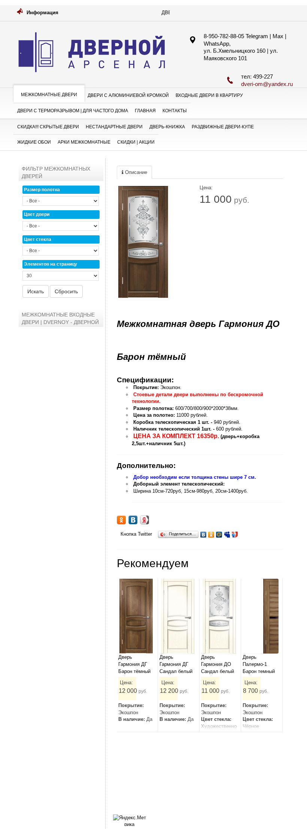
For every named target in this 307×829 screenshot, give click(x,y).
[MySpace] (227, 533)
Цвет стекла (37, 239)
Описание (135, 172)
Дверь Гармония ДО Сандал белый (217, 664)
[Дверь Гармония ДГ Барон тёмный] (136, 616)
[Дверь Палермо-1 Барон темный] (261, 616)
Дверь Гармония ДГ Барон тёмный (134, 664)
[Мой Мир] (219, 533)
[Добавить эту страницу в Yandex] (144, 520)
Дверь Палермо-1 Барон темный (259, 664)
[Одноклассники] (211, 533)
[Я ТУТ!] (235, 533)
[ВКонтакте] (203, 533)
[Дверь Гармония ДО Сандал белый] (219, 616)
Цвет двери (36, 214)
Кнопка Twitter (136, 534)
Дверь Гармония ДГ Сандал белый (175, 664)
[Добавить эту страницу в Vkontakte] (132, 520)
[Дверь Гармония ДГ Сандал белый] (177, 616)
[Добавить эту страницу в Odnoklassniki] (121, 520)
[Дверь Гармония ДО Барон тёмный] (143, 242)
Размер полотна (42, 189)
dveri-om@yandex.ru (267, 84)
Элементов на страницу (50, 264)
